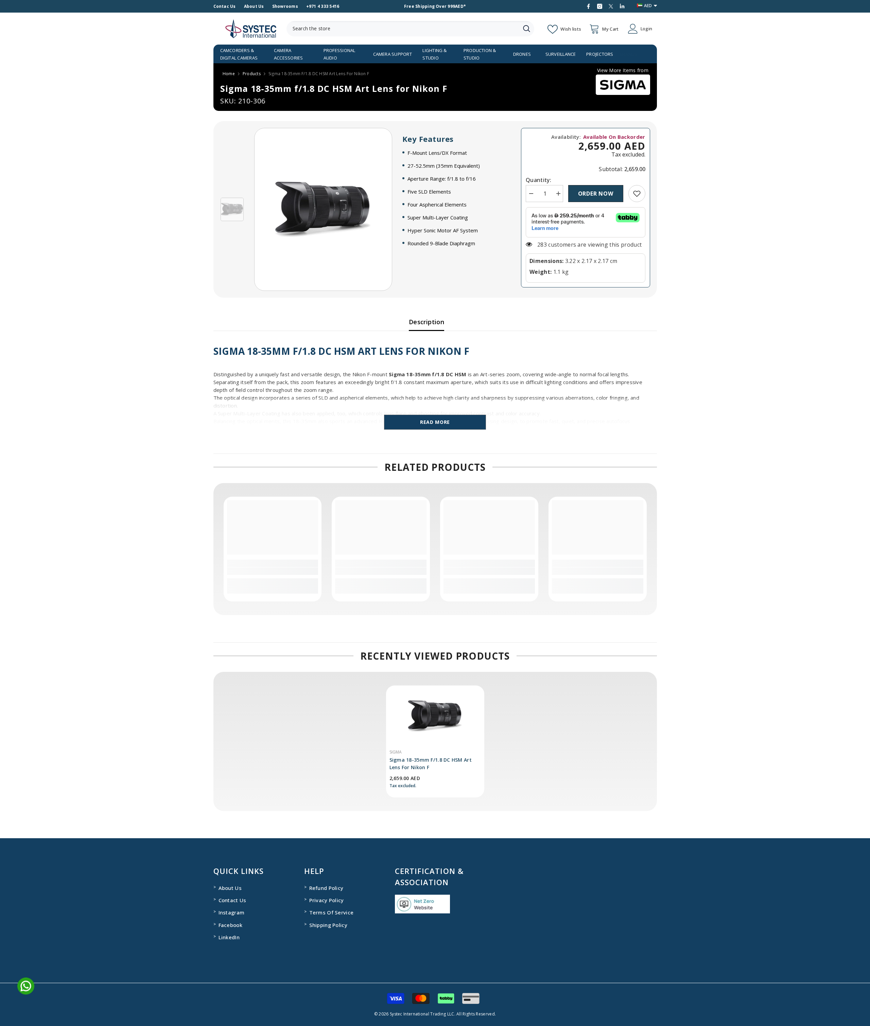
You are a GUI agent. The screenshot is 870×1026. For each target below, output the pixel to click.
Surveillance (560, 54)
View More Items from (622, 70)
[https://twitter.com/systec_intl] (610, 6)
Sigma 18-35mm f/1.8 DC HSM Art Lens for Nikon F (430, 764)
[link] (636, 193)
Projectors (599, 54)
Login (646, 29)
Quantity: (538, 180)
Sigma (395, 752)
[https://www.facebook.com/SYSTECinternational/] (588, 6)
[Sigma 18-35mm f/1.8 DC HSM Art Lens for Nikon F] (435, 716)
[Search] (410, 28)
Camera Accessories (288, 54)
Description (426, 322)
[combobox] (402, 28)
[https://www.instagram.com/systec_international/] (599, 6)
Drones (522, 54)
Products (252, 74)
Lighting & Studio (434, 54)
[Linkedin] (622, 6)
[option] (323, 209)
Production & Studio (480, 54)
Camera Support (392, 54)
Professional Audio (339, 54)
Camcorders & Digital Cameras (239, 54)
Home (229, 74)
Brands (628, 54)
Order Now (595, 193)
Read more (435, 422)
